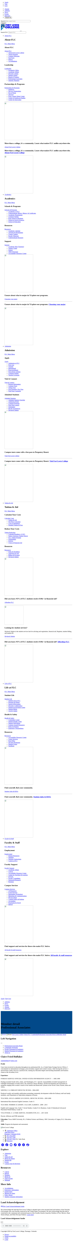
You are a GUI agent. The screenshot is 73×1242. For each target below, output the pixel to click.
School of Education (14, 222)
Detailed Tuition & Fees (15, 525)
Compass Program (13, 403)
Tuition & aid (9, 1157)
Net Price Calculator (14, 522)
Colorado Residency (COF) (16, 534)
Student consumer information (14, 1197)
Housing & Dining (14, 702)
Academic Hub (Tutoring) (16, 246)
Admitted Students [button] (10, 398)
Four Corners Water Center (16, 96)
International (12, 368)
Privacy (7, 1234)
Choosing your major (11, 299)
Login (6, 1239)
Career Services (13, 739)
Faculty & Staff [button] (9, 838)
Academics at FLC (14, 211)
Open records (9, 1178)
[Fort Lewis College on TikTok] (15, 1145)
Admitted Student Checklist (16, 400)
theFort (10, 904)
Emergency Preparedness (15, 728)
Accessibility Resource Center (17, 253)
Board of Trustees (13, 77)
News (6, 12)
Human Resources (13, 856)
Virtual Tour (12, 387)
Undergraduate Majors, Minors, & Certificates (22, 213)
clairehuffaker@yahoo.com (9, 1060)
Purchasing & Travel (14, 903)
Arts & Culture (12, 711)
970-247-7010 (11, 1139)
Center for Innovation (14, 100)
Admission (8, 1153)
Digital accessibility (10, 1236)
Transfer (10, 366)
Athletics (7, 10)
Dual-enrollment (13, 370)
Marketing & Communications (17, 896)
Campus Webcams (13, 56)
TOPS (6, 1238)
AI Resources (12, 891)
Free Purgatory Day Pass (15, 389)
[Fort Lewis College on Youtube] (11, 1145)
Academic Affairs (13, 72)
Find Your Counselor (14, 391)
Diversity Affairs (13, 74)
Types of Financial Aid (15, 543)
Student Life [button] (8, 699)
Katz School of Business (15, 218)
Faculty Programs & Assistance (14, 1049)
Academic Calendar (14, 231)
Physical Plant (12, 897)
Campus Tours (12, 386)
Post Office (11, 741)
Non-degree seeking (14, 372)
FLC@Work (12, 93)
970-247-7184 (11, 1137)
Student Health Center (15, 721)
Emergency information (12, 1190)
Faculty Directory (13, 236)
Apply (6, 2)
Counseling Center (14, 720)
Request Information (14, 384)
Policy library (9, 1195)
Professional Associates (15, 79)
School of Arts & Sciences (16, 220)
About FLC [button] (8, 36)
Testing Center (12, 248)
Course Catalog (13, 234)
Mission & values (10, 1193)
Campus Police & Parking (16, 899)
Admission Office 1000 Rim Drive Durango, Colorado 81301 (12, 1132)
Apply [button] (6, 361)
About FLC (27, 1034)
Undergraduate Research (15, 237)
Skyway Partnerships (14, 91)
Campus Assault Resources (16, 725)
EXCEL (10, 876)
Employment (8, 1191)
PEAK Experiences (14, 408)
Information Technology (15, 894)
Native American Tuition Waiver (18, 536)
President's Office (13, 70)
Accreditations (12, 61)
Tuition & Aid (12, 520)
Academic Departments (15, 215)
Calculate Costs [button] (9, 518)
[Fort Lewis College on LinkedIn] (19, 1145)
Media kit (7, 1177)
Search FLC (4, 32)
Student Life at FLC (14, 700)
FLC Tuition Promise (14, 537)
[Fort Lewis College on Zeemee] (28, 1145)
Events (7, 14)
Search (3, 21)
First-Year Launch (13, 405)
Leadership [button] (8, 68)
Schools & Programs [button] (11, 210)
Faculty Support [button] (9, 868)
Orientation (11, 407)
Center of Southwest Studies (16, 98)
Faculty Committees (14, 878)
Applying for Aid (13, 553)
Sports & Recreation (14, 704)
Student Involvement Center (16, 707)
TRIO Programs (13, 252)
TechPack (11, 746)
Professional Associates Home (14, 1046)
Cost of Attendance (14, 523)
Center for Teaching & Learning (18, 875)
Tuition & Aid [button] (9, 503)
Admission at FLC (13, 363)
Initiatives (11, 89)
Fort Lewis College (18, 1034)
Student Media (12, 709)
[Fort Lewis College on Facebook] (7, 1145)
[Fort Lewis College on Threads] (24, 1145)
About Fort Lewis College (16, 53)
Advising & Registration (15, 232)
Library (10, 250)
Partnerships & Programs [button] (12, 88)
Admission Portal (13, 402)
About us (7, 1052)
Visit (6, 4)
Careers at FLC (13, 861)
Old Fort (10, 94)
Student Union (12, 744)
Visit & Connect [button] (9, 382)
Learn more (30, 1215)
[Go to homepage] (10, 30)
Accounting (11, 901)
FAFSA (10, 541)
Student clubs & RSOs (11, 791)
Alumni (7, 9)
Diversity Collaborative (15, 706)
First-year (11, 365)
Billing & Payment (14, 555)
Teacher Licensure (13, 375)
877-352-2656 (11, 1136)
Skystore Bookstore (14, 742)
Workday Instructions (14, 859)
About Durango (13, 54)
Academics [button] (8, 194)
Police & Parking (13, 726)
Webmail (7, 1180)
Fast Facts (11, 58)
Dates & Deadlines (14, 552)
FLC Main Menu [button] (10, 44)
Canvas (10, 871)
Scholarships (12, 539)
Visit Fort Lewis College (12, 456)
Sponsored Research (14, 880)
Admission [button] (8, 346)
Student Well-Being (14, 723)
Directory (7, 16)
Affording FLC (9, 602)
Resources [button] (8, 229)
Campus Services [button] (10, 889)
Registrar (11, 882)
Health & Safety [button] (9, 718)
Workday (11, 857)
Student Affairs (12, 75)
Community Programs (11, 1047)
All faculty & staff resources (13, 950)
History (10, 59)
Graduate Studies (13, 216)
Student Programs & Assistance (14, 1051)
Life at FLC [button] (8, 683)
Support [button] (7, 245)
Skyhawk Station (13, 410)
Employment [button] (8, 854)
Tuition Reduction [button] (10, 532)
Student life (8, 1160)
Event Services (12, 892)
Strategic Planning (13, 80)
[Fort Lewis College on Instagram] (3, 1145)
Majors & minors (10, 1158)
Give (6, 6)
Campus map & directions (12, 1163)
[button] (12, 1206)
